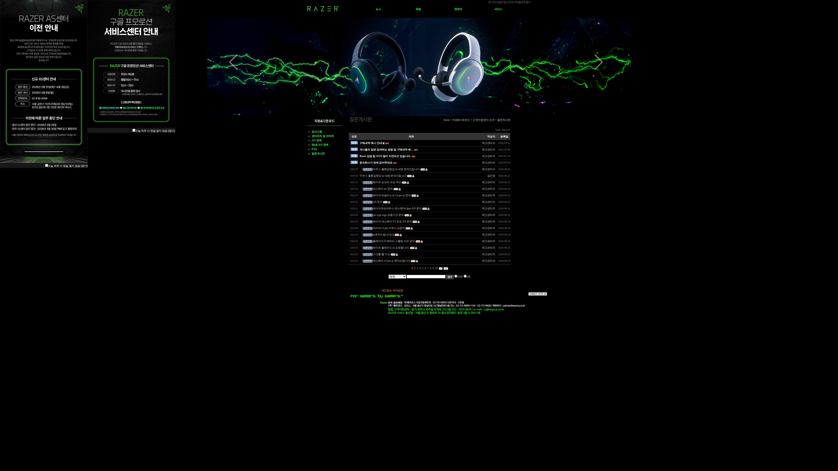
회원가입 (502, 2)
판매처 (458, 9)
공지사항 (317, 131)
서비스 (498, 9)
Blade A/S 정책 (320, 144)
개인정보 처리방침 (392, 290)
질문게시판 (318, 153)
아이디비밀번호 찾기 (519, 2)
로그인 (491, 2)
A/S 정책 (317, 140)
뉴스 (378, 9)
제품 (418, 9)
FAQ (314, 149)
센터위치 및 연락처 (323, 136)
